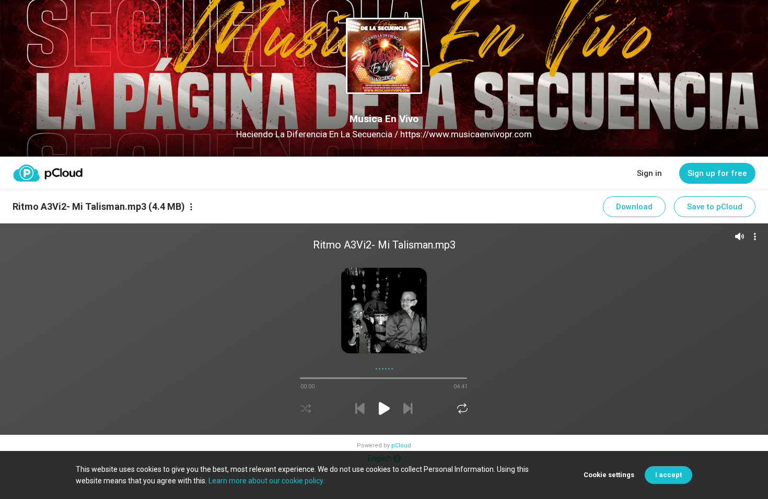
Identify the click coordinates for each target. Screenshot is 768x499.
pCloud (401, 445)
